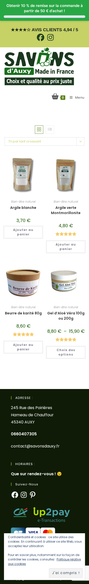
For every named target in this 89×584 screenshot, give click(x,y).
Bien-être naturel (23, 201)
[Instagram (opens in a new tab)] (50, 37)
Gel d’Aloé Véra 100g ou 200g (66, 316)
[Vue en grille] (39, 129)
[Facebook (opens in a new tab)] (40, 37)
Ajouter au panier (23, 232)
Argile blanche (23, 207)
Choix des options (66, 352)
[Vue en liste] (50, 129)
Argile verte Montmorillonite (66, 210)
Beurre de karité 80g (23, 313)
